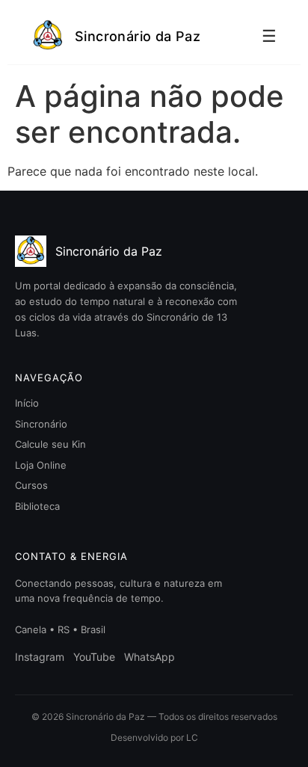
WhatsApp (149, 656)
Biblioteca (37, 506)
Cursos (31, 485)
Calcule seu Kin (50, 444)
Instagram (39, 656)
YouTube (94, 656)
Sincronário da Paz (137, 36)
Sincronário (41, 424)
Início (27, 403)
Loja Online (41, 465)
